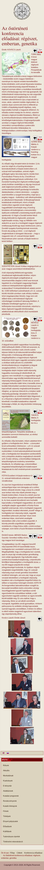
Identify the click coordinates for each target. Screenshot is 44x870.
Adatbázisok (8, 791)
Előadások (7, 826)
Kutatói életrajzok (10, 806)
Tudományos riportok (11, 837)
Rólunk (6, 765)
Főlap (12, 853)
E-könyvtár (7, 786)
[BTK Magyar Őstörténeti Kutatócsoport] (22, 11)
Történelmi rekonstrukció (13, 842)
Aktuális (6, 770)
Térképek (7, 816)
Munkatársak (8, 776)
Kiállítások (7, 831)
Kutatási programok (11, 796)
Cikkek (19, 853)
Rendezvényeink (10, 801)
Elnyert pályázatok (10, 821)
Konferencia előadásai (33, 853)
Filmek (5, 811)
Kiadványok (8, 781)
